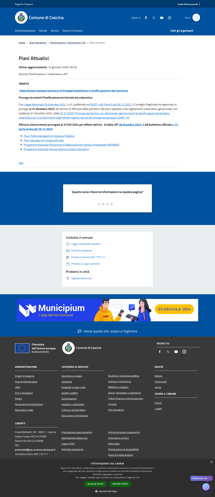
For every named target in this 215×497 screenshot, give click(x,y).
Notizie (158, 376)
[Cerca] (196, 17)
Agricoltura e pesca (72, 376)
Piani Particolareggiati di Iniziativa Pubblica (49, 136)
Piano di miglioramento (120, 455)
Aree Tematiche (38, 43)
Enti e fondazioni (24, 393)
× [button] (211, 462)
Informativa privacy (118, 438)
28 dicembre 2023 (130, 124)
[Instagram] (168, 17)
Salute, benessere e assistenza (124, 393)
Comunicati (161, 381)
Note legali (114, 444)
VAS (21, 163)
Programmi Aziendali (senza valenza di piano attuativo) (56, 149)
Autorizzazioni (69, 398)
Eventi (158, 403)
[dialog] (107, 478)
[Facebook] (144, 17)
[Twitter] (152, 17)
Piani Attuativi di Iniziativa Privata (44, 140)
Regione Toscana (24, 4)
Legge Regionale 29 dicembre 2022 (45, 104)
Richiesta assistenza (72, 449)
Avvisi (158, 387)
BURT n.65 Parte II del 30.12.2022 (111, 104)
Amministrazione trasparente (124, 432)
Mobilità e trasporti (118, 387)
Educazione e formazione (75, 415)
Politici (18, 398)
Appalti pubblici (70, 393)
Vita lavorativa (116, 410)
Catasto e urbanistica (73, 404)
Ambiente (67, 381)
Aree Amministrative (26, 381)
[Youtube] (160, 17)
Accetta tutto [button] (95, 484)
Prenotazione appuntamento (77, 432)
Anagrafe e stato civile (73, 387)
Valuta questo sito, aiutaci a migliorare (110, 331)
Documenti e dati (24, 410)
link (137, 477)
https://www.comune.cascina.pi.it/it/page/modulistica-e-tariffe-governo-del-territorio (73, 90)
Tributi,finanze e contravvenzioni (125, 398)
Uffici (17, 387)
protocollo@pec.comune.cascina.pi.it (35, 450)
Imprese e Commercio (119, 381)
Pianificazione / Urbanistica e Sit (67, 43)
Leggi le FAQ (68, 444)
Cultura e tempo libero (73, 410)
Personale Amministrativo (29, 404)
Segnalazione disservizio (75, 438)
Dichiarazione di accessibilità (123, 449)
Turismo (112, 404)
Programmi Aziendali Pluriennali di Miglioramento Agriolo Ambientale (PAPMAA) (71, 145)
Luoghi (158, 408)
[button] (107, 491)
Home (22, 43)
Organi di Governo (24, 376)
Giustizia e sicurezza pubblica (123, 376)
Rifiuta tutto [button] (120, 484)
